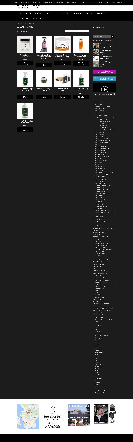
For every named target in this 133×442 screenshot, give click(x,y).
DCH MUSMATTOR (100, 171)
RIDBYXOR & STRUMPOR (102, 260)
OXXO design (99, 378)
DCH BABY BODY (100, 134)
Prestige (97, 385)
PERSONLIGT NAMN (101, 206)
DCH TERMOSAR (100, 150)
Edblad (97, 344)
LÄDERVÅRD (99, 217)
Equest (97, 348)
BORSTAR (98, 275)
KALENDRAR (97, 299)
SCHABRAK (98, 284)
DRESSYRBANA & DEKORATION (103, 228)
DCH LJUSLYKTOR (100, 158)
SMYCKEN (96, 235)
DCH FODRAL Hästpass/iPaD (104, 173)
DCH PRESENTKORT (101, 109)
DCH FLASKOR (99, 144)
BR (95, 334)
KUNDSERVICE (100, 13)
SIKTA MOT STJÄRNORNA (101, 304)
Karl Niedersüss (99, 366)
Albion (97, 323)
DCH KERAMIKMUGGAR (102, 140)
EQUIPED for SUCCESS (100, 278)
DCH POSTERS (99, 132)
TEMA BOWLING (100, 200)
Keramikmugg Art (105, 121)
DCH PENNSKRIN (100, 177)
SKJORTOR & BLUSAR (101, 245)
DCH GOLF (98, 202)
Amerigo (97, 327)
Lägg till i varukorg (25, 63)
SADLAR (49, 13)
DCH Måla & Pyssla (103, 189)
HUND (95, 306)
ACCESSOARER (100, 255)
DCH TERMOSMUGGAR (102, 148)
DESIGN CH (38, 13)
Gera (96, 354)
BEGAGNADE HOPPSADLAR (103, 213)
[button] (104, 89)
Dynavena (98, 340)
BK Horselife (98, 331)
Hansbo (97, 356)
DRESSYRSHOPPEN (62, 13)
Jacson (97, 362)
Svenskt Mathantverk (101, 391)
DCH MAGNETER (100, 181)
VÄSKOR (96, 230)
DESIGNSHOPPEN (98, 102)
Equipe (97, 350)
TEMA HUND (99, 196)
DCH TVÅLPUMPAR (101, 160)
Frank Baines (99, 352)
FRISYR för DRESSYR (99, 232)
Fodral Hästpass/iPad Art (107, 130)
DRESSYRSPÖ (97, 266)
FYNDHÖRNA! (97, 312)
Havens (97, 358)
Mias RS (97, 374)
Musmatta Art (104, 128)
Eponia (97, 346)
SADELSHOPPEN (24, 23)
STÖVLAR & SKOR (99, 264)
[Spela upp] (96, 94)
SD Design (98, 387)
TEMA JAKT (98, 198)
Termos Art (103, 126)
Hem (18, 23)
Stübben (97, 389)
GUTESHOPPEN (77, 13)
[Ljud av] (111, 94)
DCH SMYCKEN (99, 111)
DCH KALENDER (100, 105)
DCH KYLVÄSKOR (100, 167)
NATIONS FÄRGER (99, 297)
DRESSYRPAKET (98, 219)
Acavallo (97, 321)
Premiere (97, 383)
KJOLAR (97, 239)
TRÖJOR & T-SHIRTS (101, 247)
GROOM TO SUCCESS (100, 273)
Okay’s (97, 376)
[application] (104, 89)
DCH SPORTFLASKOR (101, 142)
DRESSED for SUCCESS (100, 237)
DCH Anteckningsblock (104, 185)
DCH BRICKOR (99, 154)
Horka (96, 360)
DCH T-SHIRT (99, 136)
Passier (97, 380)
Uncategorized (99, 393)
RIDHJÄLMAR (97, 262)
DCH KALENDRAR (100, 169)
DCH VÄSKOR (99, 165)
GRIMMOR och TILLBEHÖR (103, 280)
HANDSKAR (98, 257)
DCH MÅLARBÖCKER (101, 175)
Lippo (96, 370)
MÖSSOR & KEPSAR (101, 253)
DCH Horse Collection (101, 336)
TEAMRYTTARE (24, 18)
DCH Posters (101, 191)
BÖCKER (96, 301)
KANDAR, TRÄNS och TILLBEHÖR (105, 282)
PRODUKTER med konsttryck (106, 117)
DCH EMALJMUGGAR (101, 138)
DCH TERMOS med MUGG (103, 152)
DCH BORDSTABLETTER (102, 156)
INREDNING (97, 226)
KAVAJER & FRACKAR (101, 243)
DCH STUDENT (99, 204)
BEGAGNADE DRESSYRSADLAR (105, 211)
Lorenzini (97, 372)
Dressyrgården (99, 338)
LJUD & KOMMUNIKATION (101, 271)
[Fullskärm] (114, 94)
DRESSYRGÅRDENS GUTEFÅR (103, 308)
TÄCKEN (97, 290)
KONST (97, 113)
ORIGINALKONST (102, 115)
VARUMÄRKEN (98, 317)
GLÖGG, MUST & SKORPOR (102, 310)
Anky (96, 329)
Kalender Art (104, 119)
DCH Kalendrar (101, 187)
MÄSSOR (89, 13)
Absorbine (98, 325)
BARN (95, 269)
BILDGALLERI (37, 18)
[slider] (103, 94)
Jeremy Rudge (99, 364)
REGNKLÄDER (99, 251)
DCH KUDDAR (99, 163)
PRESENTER (97, 223)
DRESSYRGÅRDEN (25, 13)
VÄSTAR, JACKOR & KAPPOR (104, 249)
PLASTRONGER (99, 241)
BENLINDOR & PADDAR (102, 288)
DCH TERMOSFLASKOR (102, 146)
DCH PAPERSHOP (100, 183)
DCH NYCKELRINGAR (101, 179)
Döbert (97, 342)
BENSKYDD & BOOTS (101, 286)
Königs (97, 368)
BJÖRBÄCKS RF (98, 315)
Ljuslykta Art (103, 123)
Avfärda (119, 2)
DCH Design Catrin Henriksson (104, 319)
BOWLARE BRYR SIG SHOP (103, 194)
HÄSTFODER (97, 295)
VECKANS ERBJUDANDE (102, 107)
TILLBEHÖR (98, 215)
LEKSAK (95, 292)
